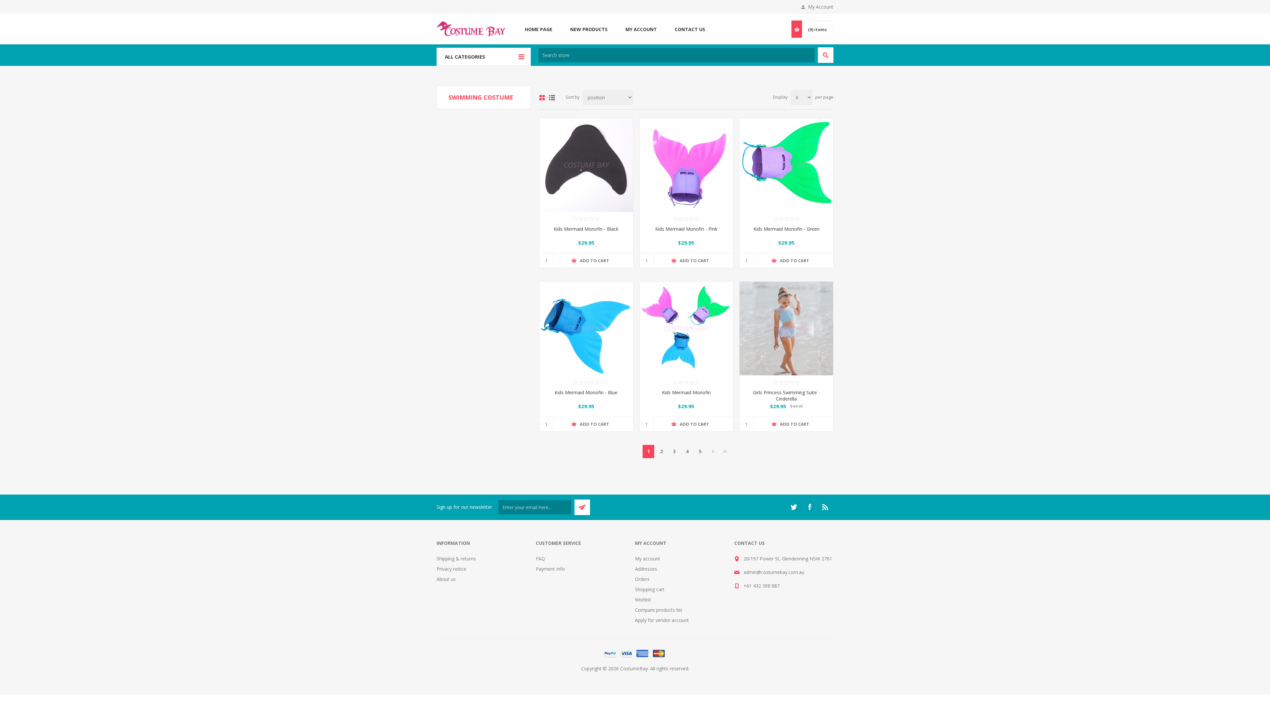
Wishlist (643, 599)
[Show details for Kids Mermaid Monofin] (686, 328)
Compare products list (658, 610)
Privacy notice (451, 569)
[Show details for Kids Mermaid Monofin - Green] (786, 165)
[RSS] (825, 507)
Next (713, 451)
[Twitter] (793, 507)
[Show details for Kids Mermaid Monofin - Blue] (586, 328)
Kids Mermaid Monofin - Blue (586, 392)
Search (825, 55)
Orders (642, 579)
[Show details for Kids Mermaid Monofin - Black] (586, 165)
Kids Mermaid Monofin (686, 392)
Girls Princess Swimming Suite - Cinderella (786, 395)
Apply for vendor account (662, 620)
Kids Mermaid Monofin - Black (586, 229)
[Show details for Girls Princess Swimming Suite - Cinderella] (786, 328)
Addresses (646, 569)
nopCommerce (648, 676)
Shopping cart (649, 589)
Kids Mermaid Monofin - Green (786, 229)
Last (725, 451)
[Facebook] (809, 507)
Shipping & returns (456, 558)
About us (446, 579)
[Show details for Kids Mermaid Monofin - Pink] (686, 165)
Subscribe (582, 507)
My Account (820, 7)
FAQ (540, 558)
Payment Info (550, 569)
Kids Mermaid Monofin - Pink (686, 229)
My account (647, 558)
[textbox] (676, 55)
